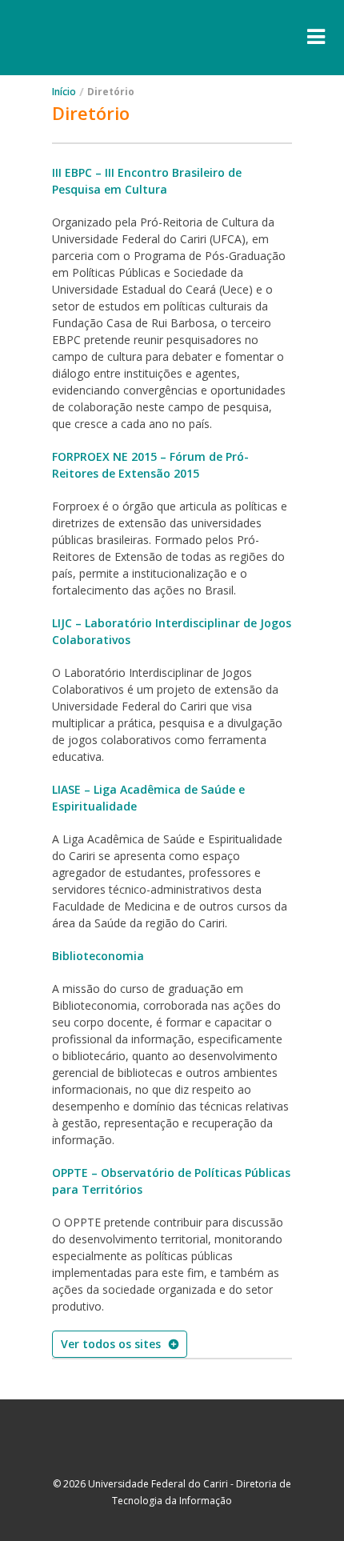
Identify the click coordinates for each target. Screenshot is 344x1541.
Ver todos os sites (111, 1343)
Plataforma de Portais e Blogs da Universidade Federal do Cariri (97, 37)
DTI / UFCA (172, 1449)
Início (64, 91)
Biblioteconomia (98, 955)
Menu (316, 37)
